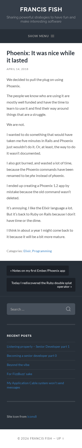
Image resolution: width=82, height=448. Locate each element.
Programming (42, 251)
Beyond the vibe (18, 365)
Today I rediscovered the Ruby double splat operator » (41, 284)
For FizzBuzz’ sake (19, 374)
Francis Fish (41, 9)
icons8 (32, 416)
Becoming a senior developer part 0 (32, 355)
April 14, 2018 (17, 69)
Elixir (27, 251)
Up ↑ (60, 438)
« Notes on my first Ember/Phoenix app (37, 270)
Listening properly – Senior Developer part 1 (38, 346)
